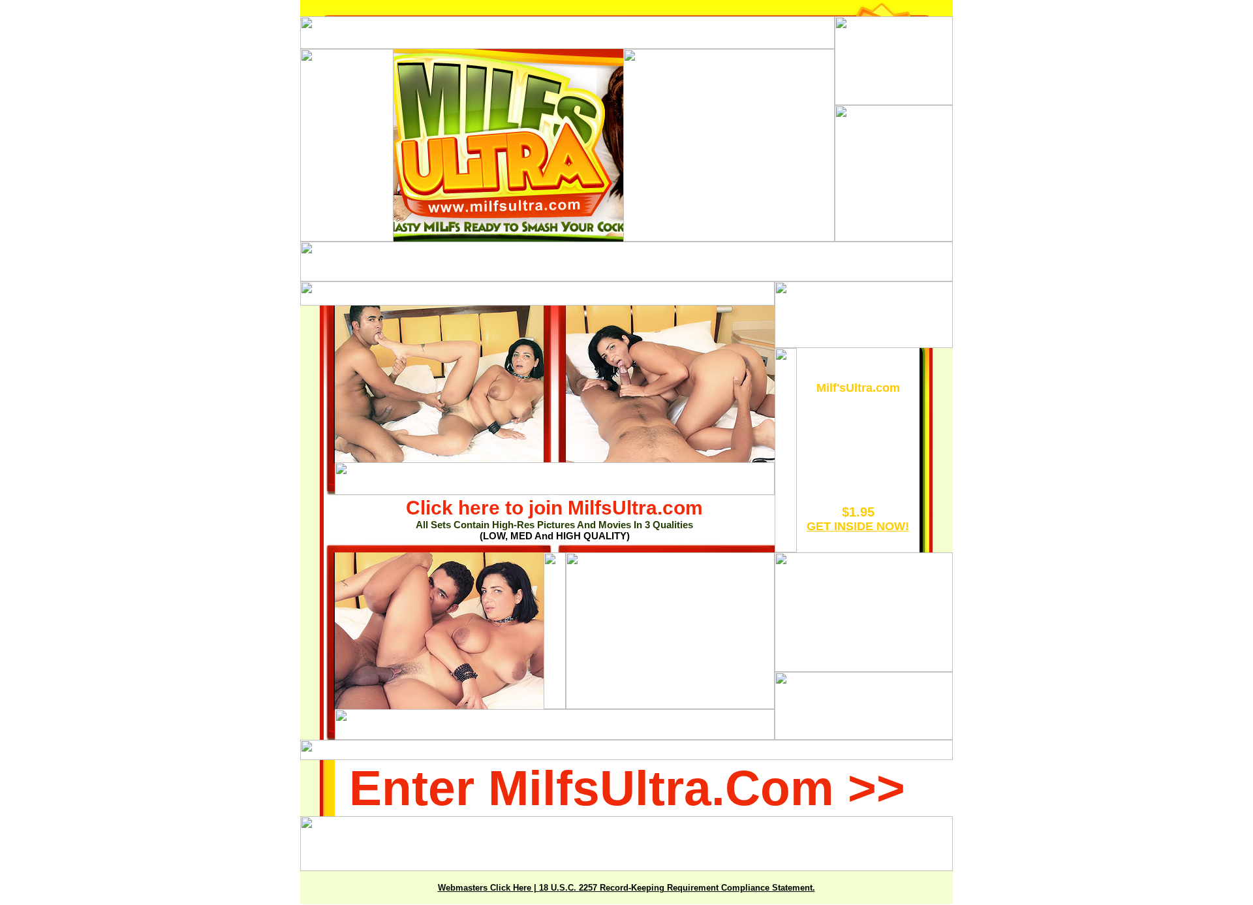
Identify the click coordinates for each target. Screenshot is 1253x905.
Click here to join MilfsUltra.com (554, 507)
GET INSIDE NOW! (858, 526)
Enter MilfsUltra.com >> (627, 788)
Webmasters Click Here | (488, 888)
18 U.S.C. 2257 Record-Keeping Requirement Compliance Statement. (677, 888)
